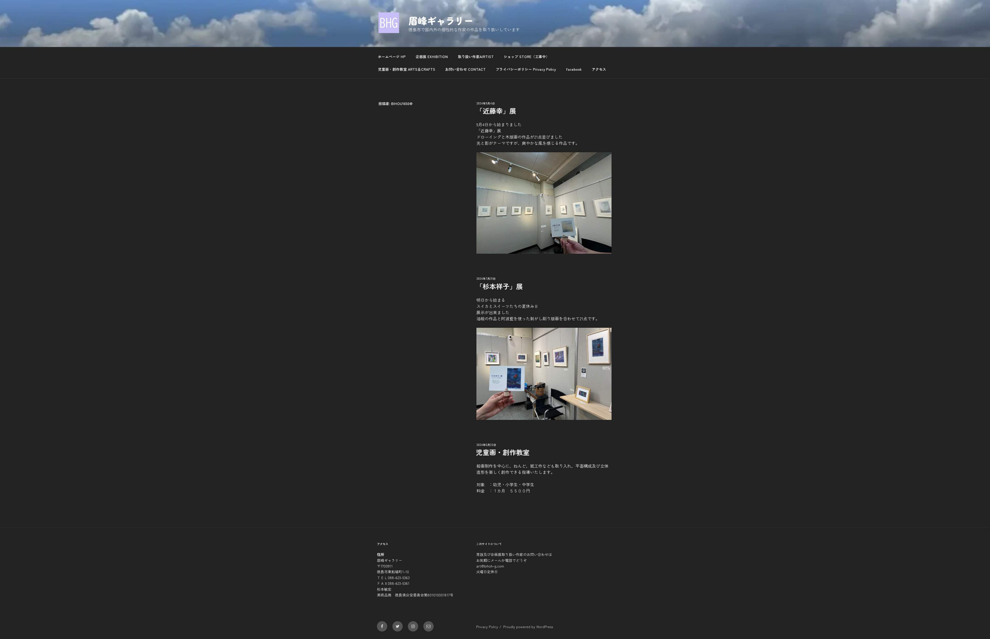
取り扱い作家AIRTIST (476, 56)
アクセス (599, 69)
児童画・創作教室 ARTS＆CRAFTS (406, 69)
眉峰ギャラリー (440, 20)
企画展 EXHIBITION (432, 56)
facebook (574, 69)
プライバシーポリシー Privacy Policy (526, 69)
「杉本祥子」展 (499, 286)
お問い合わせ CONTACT (465, 69)
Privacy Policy (487, 626)
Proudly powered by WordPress (528, 626)
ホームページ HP (392, 56)
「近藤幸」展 (496, 110)
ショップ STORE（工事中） (526, 56)
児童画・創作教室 (503, 452)
